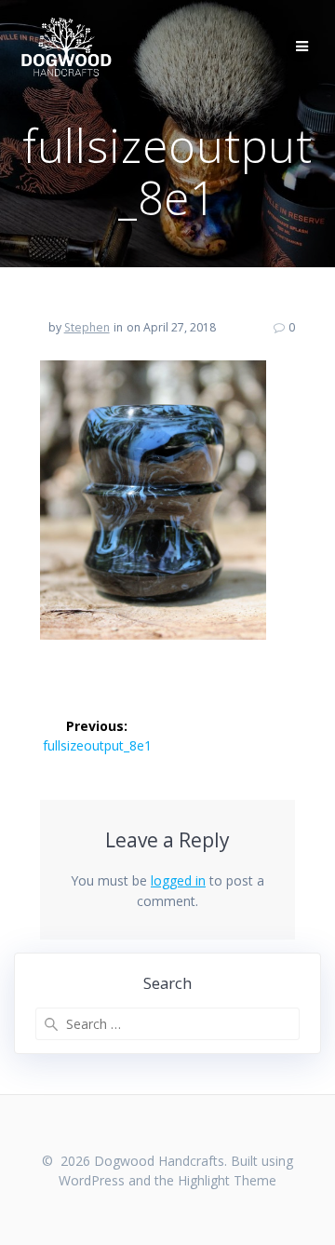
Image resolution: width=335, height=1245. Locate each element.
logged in (178, 880)
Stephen (87, 327)
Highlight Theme (227, 1180)
